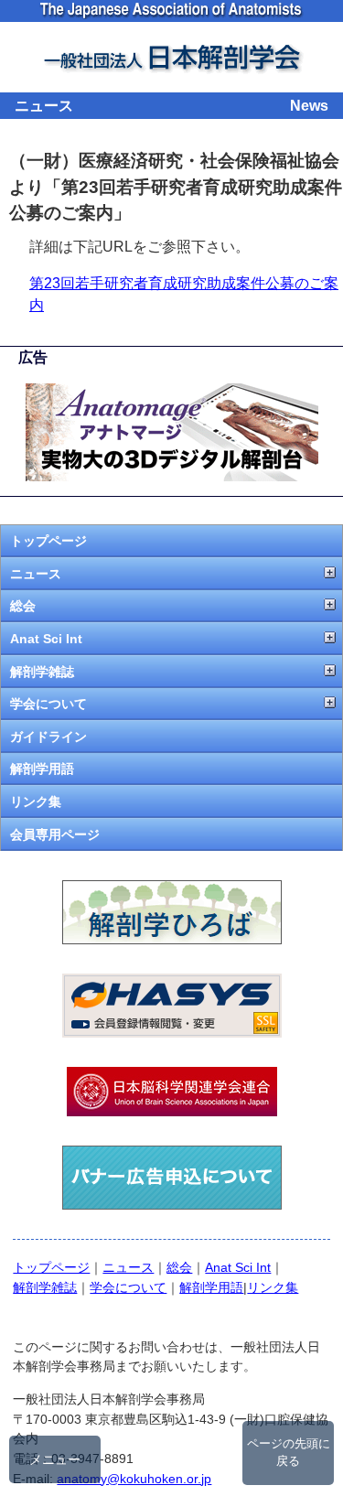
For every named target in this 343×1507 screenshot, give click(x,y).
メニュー (54, 1459)
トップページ (48, 540)
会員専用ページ (55, 834)
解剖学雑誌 (42, 671)
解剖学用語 (42, 768)
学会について (48, 703)
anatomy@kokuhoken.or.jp (134, 1478)
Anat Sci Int (46, 638)
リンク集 (35, 801)
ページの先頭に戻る (288, 1452)
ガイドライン (48, 736)
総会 (23, 605)
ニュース (35, 573)
